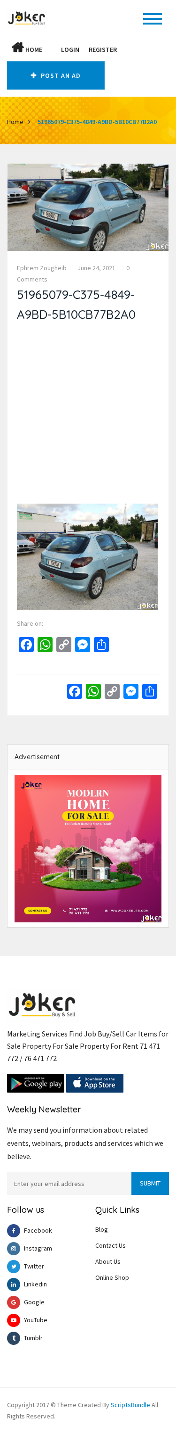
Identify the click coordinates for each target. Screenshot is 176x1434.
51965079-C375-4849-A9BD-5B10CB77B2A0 (97, 121)
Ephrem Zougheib (42, 268)
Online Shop (112, 1277)
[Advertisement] (88, 415)
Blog (101, 1229)
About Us (108, 1261)
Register (103, 49)
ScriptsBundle (130, 1405)
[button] (51, 49)
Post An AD (60, 75)
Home (33, 49)
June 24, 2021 (96, 268)
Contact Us (110, 1245)
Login (70, 49)
